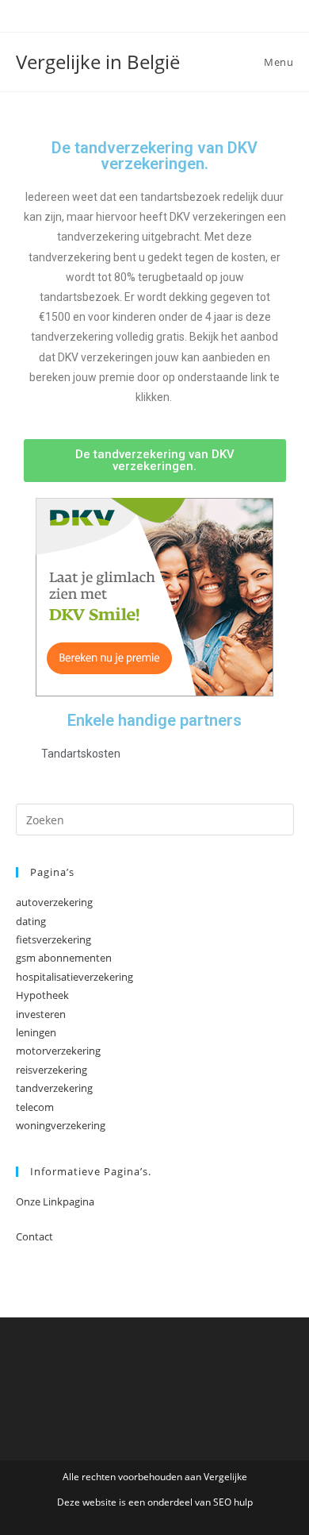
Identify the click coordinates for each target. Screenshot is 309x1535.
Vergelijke (225, 1476)
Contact (34, 1236)
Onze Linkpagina (55, 1201)
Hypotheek (42, 995)
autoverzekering (54, 902)
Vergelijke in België (98, 61)
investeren (41, 1014)
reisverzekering (51, 1070)
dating (31, 921)
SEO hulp (233, 1502)
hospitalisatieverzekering (74, 977)
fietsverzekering (53, 939)
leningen (36, 1032)
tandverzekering (54, 1088)
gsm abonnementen (64, 958)
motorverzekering (58, 1050)
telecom (35, 1107)
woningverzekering (60, 1125)
